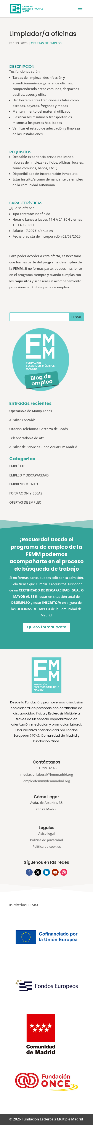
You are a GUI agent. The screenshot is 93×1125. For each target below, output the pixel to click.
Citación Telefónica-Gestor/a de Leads (38, 429)
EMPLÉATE (17, 466)
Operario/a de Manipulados (30, 411)
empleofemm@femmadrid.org (46, 781)
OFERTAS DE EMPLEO (46, 43)
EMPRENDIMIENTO (23, 484)
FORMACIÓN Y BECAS (25, 493)
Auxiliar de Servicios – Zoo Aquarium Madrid (43, 447)
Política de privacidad (46, 840)
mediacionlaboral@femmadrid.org (46, 774)
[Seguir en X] (37, 872)
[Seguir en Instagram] (63, 872)
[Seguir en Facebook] (29, 872)
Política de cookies (46, 846)
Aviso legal (46, 833)
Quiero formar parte (46, 627)
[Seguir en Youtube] (55, 872)
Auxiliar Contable (22, 420)
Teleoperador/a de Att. (27, 438)
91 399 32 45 (47, 768)
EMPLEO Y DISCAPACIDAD (29, 475)
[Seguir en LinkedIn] (46, 872)
